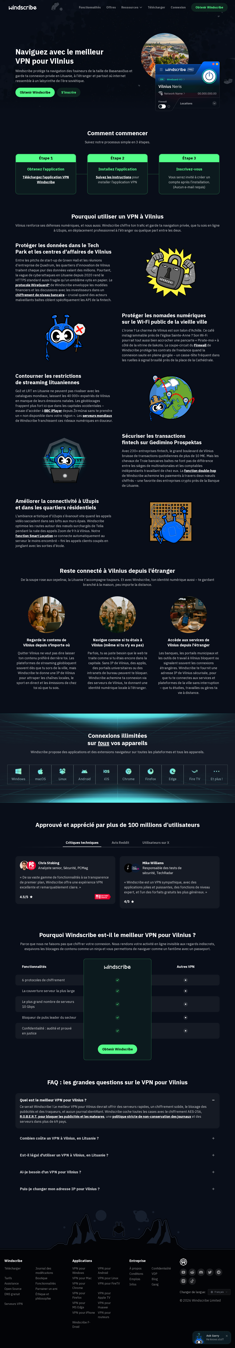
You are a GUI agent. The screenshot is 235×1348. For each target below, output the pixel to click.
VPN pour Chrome (78, 1286)
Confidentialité (161, 1268)
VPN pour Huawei (104, 1305)
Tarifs (8, 1278)
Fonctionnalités (90, 7)
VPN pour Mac (82, 1278)
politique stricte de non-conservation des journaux (151, 1116)
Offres (111, 7)
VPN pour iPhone (83, 1312)
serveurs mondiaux (97, 416)
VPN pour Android (104, 1271)
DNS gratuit (12, 1294)
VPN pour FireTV (109, 1283)
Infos (132, 1284)
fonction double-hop (200, 471)
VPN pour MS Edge (78, 1305)
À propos (135, 1268)
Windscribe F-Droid (81, 1324)
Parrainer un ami (46, 1289)
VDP (154, 1274)
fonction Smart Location (34, 536)
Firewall (200, 345)
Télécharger (156, 7)
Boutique (41, 1278)
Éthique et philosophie (43, 1296)
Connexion (178, 7)
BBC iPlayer (53, 411)
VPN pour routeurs (104, 1315)
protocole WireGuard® (32, 285)
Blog (155, 1279)
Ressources (129, 7)
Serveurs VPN (13, 1304)
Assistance (11, 1283)
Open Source (12, 1289)
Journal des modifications (44, 1271)
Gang (155, 1284)
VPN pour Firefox (78, 1295)
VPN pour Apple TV (104, 1295)
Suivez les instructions (113, 177)
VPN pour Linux (108, 1278)
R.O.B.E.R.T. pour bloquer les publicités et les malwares (62, 1116)
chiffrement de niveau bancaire (39, 295)
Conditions (136, 1274)
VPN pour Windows (78, 1271)
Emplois (134, 1279)
